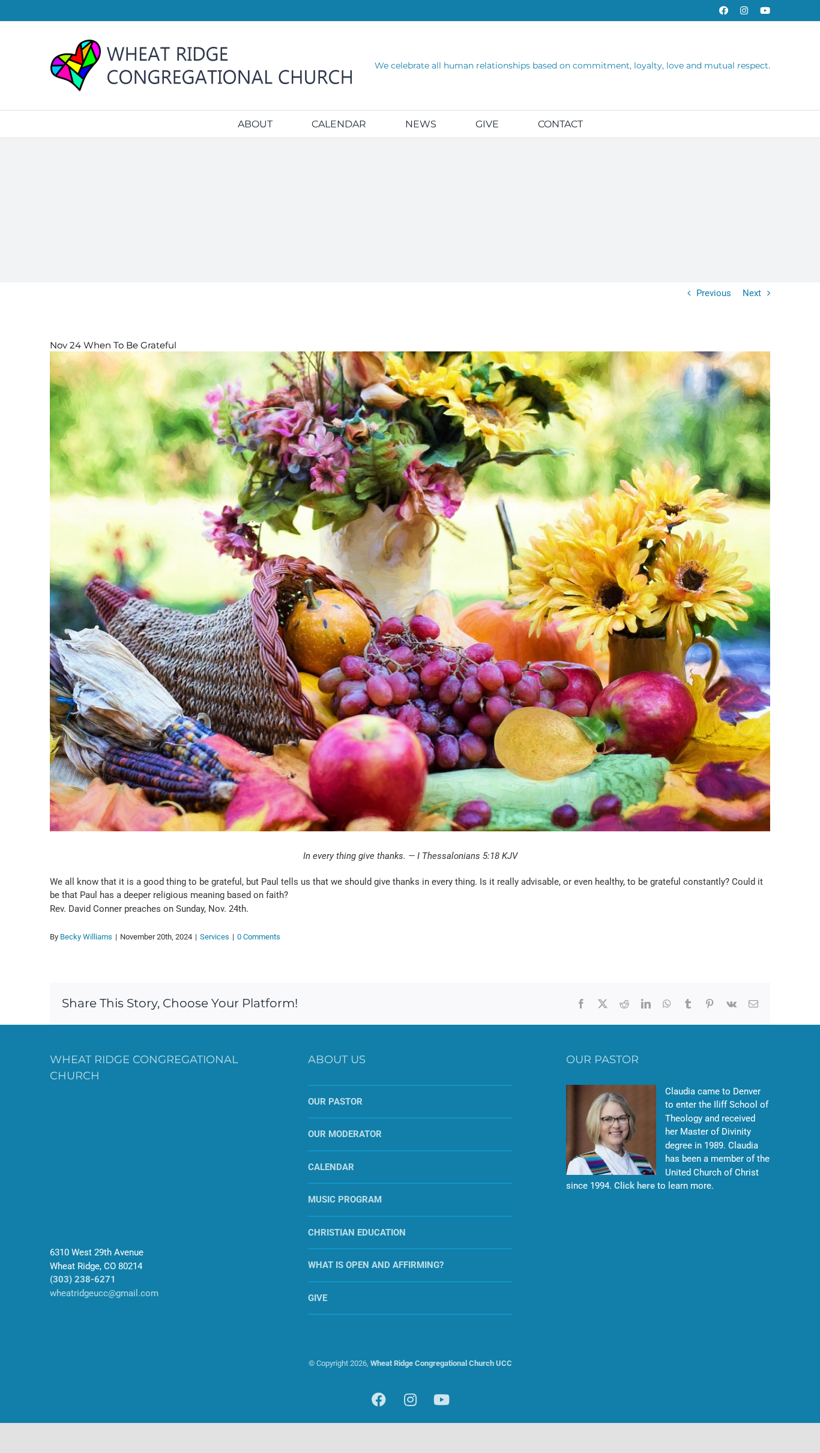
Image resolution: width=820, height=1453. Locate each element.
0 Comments (258, 936)
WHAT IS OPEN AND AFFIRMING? (376, 1265)
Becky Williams (86, 936)
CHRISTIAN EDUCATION (357, 1232)
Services (214, 936)
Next (752, 293)
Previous (713, 293)
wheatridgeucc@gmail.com (104, 1293)
